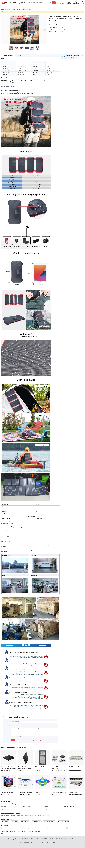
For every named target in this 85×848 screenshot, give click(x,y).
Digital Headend (4, 809)
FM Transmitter (45, 806)
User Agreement (50, 842)
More (2, 833)
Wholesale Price (44, 838)
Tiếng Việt (73, 839)
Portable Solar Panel (36, 821)
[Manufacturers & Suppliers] (8, 2)
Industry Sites (51, 838)
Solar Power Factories (42, 828)
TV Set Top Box (45, 809)
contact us (50, 11)
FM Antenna (3, 806)
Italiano (36, 839)
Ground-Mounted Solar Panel (49, 821)
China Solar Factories (6, 828)
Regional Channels (58, 838)
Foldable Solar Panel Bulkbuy (35, 831)
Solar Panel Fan (62, 828)
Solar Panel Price (52, 828)
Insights (76, 838)
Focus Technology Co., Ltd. (34, 842)
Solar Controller (15, 821)
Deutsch (40, 839)
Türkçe (68, 839)
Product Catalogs (20, 803)
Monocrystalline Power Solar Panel (9, 831)
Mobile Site (71, 838)
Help (61, 6)
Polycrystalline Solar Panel (63, 821)
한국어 (53, 839)
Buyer (54, 6)
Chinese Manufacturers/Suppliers (27, 838)
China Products (16, 838)
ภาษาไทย (64, 839)
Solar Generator (5, 821)
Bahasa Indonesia (79, 839)
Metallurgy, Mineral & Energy (10, 9)
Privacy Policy (62, 842)
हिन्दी (60, 839)
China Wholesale (37, 838)
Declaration (56, 842)
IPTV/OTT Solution (26, 806)
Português (20, 839)
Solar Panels (29, 9)
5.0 (67, 57)
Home (2, 9)
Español (15, 839)
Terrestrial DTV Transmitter (68, 806)
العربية (49, 839)
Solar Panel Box (22, 831)
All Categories (6, 6)
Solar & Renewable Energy (21, 9)
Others (64, 809)
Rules (83, 6)
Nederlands (45, 839)
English (11, 839)
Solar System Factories (30, 828)
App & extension (68, 6)
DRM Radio (24, 809)
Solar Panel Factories (18, 828)
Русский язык (30, 839)
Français (25, 839)
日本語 (57, 839)
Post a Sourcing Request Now (39, 740)
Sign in (82, 3)
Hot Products (10, 838)
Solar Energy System (25, 821)
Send (13, 740)
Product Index (65, 838)
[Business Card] (81, 61)
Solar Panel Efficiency (72, 828)
